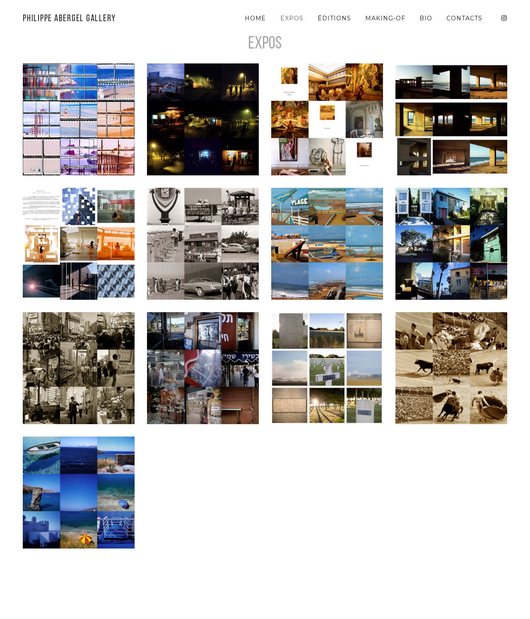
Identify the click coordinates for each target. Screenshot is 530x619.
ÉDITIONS (334, 18)
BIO (425, 18)
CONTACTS (464, 18)
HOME (255, 18)
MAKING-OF (385, 18)
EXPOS (292, 18)
